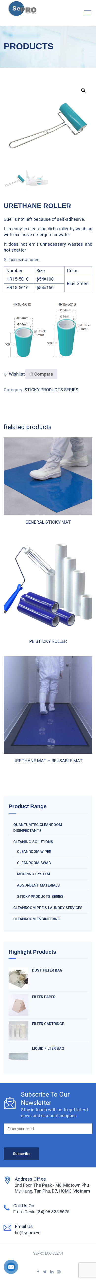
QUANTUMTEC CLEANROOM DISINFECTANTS (37, 828)
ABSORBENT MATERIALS (38, 885)
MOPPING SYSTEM (33, 874)
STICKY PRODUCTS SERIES (51, 389)
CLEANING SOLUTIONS (33, 842)
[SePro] (22, 10)
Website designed (37, 1259)
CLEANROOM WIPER (34, 851)
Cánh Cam (65, 1259)
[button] (83, 90)
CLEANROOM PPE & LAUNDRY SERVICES (47, 908)
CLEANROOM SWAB (34, 863)
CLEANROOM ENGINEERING (36, 919)
